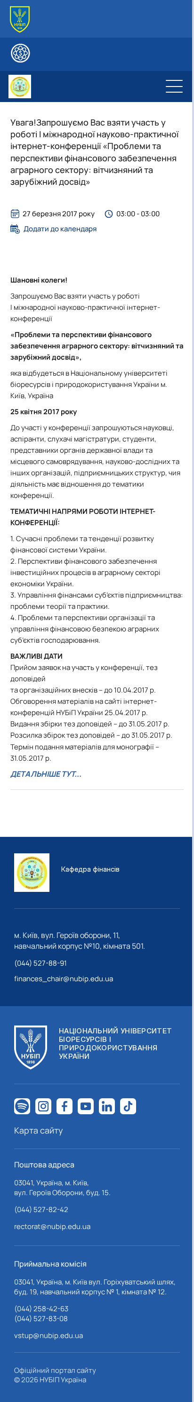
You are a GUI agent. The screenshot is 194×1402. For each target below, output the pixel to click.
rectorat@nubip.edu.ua (52, 1226)
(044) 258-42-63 (41, 1309)
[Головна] (19, 19)
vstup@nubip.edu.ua (48, 1335)
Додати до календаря (60, 229)
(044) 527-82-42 (41, 1209)
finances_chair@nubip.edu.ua (63, 979)
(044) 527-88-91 (40, 963)
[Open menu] (174, 86)
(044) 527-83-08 (41, 1318)
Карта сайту (38, 1130)
